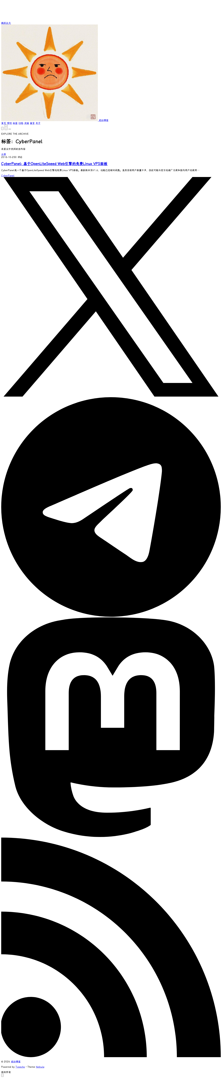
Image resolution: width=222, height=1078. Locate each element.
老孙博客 (16, 1061)
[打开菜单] (9, 129)
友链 (26, 123)
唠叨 (9, 123)
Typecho (20, 1066)
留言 (32, 123)
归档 (20, 123)
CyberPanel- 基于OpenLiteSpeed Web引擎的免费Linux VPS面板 (54, 164)
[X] (111, 395)
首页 (3, 123)
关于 (38, 123)
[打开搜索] (2, 128)
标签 (15, 123)
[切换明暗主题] (6, 127)
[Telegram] (111, 616)
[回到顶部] (2, 1075)
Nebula (40, 1066)
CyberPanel (7, 175)
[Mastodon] (111, 836)
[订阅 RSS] (111, 1056)
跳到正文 (6, 23)
